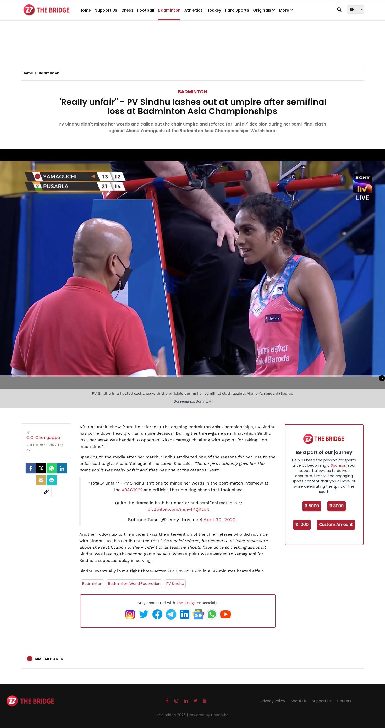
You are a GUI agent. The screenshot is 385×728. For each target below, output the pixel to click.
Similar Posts (49, 658)
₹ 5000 (312, 506)
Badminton (169, 10)
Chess (127, 10)
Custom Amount (336, 524)
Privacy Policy (273, 701)
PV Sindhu (175, 583)
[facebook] (30, 468)
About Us (298, 701)
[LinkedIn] (62, 468)
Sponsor (338, 465)
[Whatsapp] (51, 468)
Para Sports (237, 10)
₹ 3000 (336, 506)
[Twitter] (41, 468)
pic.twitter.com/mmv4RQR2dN (179, 509)
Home (85, 10)
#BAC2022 (132, 489)
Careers (344, 701)
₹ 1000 (302, 524)
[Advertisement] (192, 50)
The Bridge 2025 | (173, 715)
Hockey (214, 10)
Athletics (193, 10)
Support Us (106, 10)
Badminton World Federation (134, 583)
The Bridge (186, 603)
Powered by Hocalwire (209, 715)
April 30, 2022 (220, 519)
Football (145, 10)
